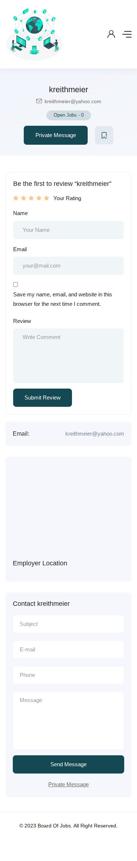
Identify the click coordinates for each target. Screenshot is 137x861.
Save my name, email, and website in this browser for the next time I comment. (62, 299)
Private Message (55, 135)
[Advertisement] (68, 512)
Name (20, 213)
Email (20, 249)
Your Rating (67, 198)
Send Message (68, 764)
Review (22, 321)
